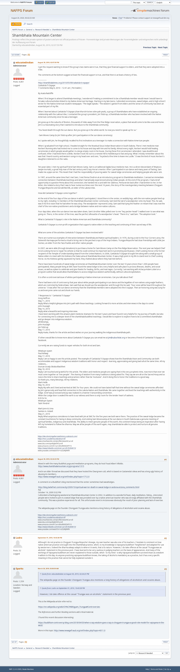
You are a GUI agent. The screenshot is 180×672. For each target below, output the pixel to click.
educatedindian (24, 62)
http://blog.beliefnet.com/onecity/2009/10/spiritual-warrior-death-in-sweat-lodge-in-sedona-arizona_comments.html (88, 487)
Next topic (163, 47)
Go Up (14, 642)
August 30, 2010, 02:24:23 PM (48, 459)
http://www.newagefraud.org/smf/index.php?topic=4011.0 (79, 630)
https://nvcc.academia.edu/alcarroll (51, 439)
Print (165, 55)
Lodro (19, 537)
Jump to (131, 653)
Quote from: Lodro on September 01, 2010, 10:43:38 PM (63, 588)
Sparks (19, 568)
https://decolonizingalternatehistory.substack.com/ (57, 436)
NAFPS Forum (22, 10)
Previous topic (150, 47)
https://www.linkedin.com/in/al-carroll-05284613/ (57, 448)
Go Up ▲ (167, 669)
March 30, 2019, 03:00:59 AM (48, 568)
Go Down (16, 55)
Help (147, 669)
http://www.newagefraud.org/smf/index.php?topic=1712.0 (63, 476)
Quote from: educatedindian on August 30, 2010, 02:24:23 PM (65, 574)
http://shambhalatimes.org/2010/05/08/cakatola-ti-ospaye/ (63, 82)
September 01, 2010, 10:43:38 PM (50, 538)
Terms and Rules (157, 669)
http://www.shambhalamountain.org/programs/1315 (61, 466)
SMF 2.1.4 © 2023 (15, 669)
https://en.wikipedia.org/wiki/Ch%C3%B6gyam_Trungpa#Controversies (69, 607)
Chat (120, 18)
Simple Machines (28, 669)
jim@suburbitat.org (116, 337)
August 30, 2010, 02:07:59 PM (48, 62)
